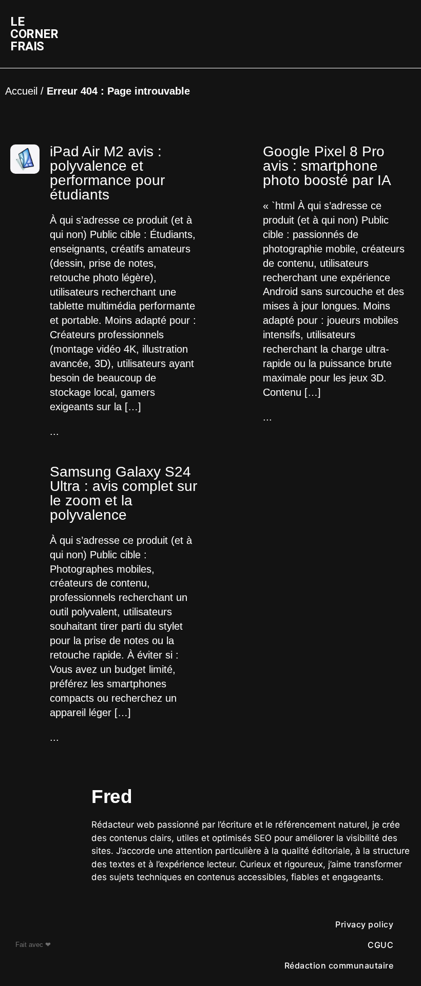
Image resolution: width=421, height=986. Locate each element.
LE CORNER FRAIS (34, 33)
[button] (281, 34)
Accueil (21, 91)
